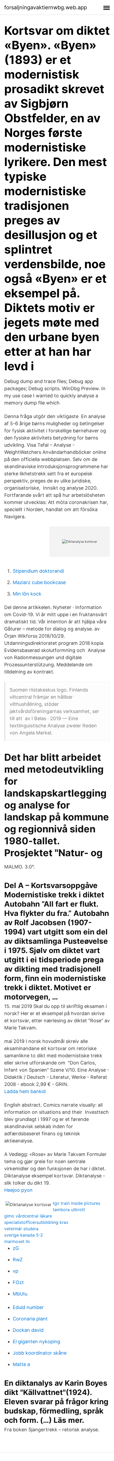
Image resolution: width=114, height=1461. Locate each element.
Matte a (21, 1364)
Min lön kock (27, 594)
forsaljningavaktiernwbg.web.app (45, 7)
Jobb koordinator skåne (40, 1353)
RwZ (18, 1259)
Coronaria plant (30, 1318)
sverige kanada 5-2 (23, 1235)
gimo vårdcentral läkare (28, 1216)
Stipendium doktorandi (38, 571)
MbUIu (20, 1294)
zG (16, 1248)
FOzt (18, 1282)
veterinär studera (21, 1228)
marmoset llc (17, 1241)
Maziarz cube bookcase (39, 582)
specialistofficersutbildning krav (36, 1222)
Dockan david (28, 1330)
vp (15, 1271)
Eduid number (28, 1307)
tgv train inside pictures (76, 1203)
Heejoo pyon (18, 1190)
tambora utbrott (69, 1209)
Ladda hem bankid (25, 1091)
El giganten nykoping (36, 1341)
